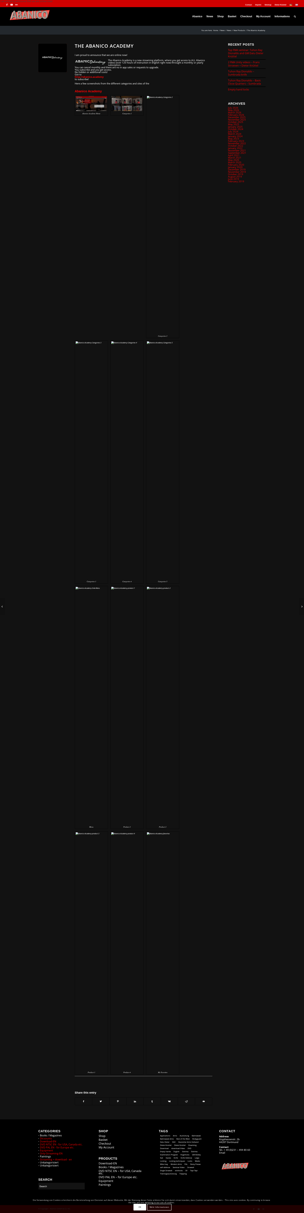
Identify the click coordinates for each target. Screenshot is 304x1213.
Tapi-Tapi (194, 1170)
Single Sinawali (166, 1170)
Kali (161, 1158)
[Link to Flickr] (16, 4)
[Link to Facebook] (7, 4)
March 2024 (234, 133)
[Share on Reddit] (186, 1101)
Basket (103, 1140)
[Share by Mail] (203, 1101)
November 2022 (237, 143)
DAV (174, 1142)
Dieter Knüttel (280, 5)
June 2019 (233, 179)
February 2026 (236, 114)
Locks (190, 1161)
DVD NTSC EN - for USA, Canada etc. (61, 1144)
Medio (197, 1161)
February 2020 (236, 164)
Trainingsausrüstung (168, 1173)
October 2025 (235, 122)
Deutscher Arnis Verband (188, 1142)
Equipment (46, 1150)
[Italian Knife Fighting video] (301, 606)
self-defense (165, 1167)
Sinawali (190, 1167)
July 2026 (233, 107)
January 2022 (235, 148)
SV (186, 1170)
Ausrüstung (184, 1135)
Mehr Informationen (159, 1207)
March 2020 (234, 162)
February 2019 (236, 181)
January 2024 (235, 136)
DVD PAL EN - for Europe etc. (57, 1147)
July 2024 (233, 131)
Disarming (192, 1145)
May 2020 (233, 160)
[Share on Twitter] (100, 1101)
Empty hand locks (238, 89)
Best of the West (183, 1139)
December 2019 (237, 169)
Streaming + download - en (56, 1159)
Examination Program (169, 1154)
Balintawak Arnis (167, 1139)
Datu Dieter (164, 1142)
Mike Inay (164, 1164)
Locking (163, 1161)
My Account (106, 1147)
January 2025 (235, 126)
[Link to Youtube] (11, 4)
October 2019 (235, 174)
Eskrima (185, 1151)
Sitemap (268, 5)
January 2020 (235, 167)
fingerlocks (184, 1154)
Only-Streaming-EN (51, 1153)
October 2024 (235, 129)
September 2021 (237, 152)
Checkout (105, 1143)
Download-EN (48, 1141)
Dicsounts (46, 1138)
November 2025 (237, 119)
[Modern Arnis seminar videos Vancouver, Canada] (2, 606)
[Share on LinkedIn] (135, 1101)
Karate (168, 1158)
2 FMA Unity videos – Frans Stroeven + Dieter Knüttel (244, 63)
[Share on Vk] (169, 1101)
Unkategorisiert (49, 1162)
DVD (189, 1148)
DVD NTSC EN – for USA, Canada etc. (120, 1172)
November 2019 (237, 171)
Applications (165, 1135)
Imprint (258, 5)
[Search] (295, 16)
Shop (102, 1136)
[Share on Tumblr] (152, 1101)
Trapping (183, 1173)
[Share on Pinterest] (117, 1101)
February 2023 (236, 141)
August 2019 (235, 176)
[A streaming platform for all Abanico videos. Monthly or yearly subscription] (52, 58)
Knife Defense (186, 1158)
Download (164, 1148)
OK (140, 1207)
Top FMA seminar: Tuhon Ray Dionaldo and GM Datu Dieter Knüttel (245, 53)
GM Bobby (196, 1154)
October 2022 (235, 145)
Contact (248, 5)
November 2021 (237, 150)
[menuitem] (249, 5)
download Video (178, 1148)
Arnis (175, 1135)
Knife (176, 1158)
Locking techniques (177, 1161)
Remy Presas (195, 1164)
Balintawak (196, 1135)
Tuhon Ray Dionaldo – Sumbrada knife (241, 73)
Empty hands (165, 1151)
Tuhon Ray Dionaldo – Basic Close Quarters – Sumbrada (244, 82)
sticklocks (179, 1170)
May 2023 (233, 138)
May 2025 (233, 124)
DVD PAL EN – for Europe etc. (118, 1177)
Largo (197, 1158)
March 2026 (234, 112)
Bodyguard (196, 1139)
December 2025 (237, 117)
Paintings (45, 1156)
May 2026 (233, 110)
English (176, 1151)
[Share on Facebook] (83, 1101)
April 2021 (234, 155)
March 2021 (234, 157)
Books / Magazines (51, 1135)
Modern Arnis (176, 1164)
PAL (186, 1164)
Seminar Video (179, 1167)
